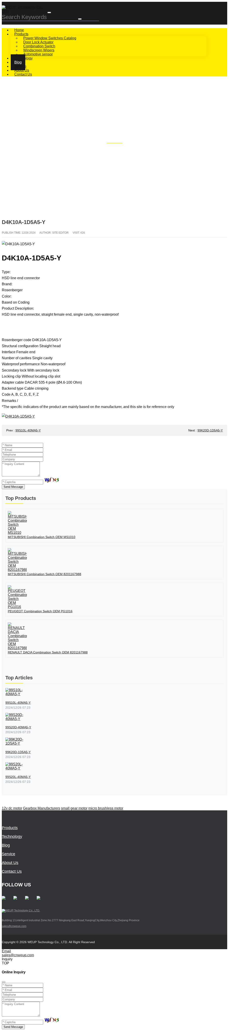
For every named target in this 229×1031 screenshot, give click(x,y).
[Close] (3, 982)
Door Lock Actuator (38, 42)
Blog (6, 845)
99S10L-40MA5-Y (28, 430)
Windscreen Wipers (38, 50)
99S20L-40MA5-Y (18, 777)
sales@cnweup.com (14, 926)
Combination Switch (39, 46)
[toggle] (49, 12)
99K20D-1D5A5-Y (210, 430)
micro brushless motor (105, 808)
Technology (12, 836)
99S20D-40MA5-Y (18, 727)
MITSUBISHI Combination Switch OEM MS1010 (41, 537)
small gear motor (74, 808)
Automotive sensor (38, 54)
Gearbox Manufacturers (41, 808)
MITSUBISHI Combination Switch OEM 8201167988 (44, 574)
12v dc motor (12, 808)
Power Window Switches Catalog (49, 38)
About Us (10, 862)
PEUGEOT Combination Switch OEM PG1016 (40, 611)
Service (8, 854)
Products (21, 34)
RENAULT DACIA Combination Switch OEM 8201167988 (48, 652)
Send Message (13, 486)
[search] (80, 19)
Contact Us (23, 74)
